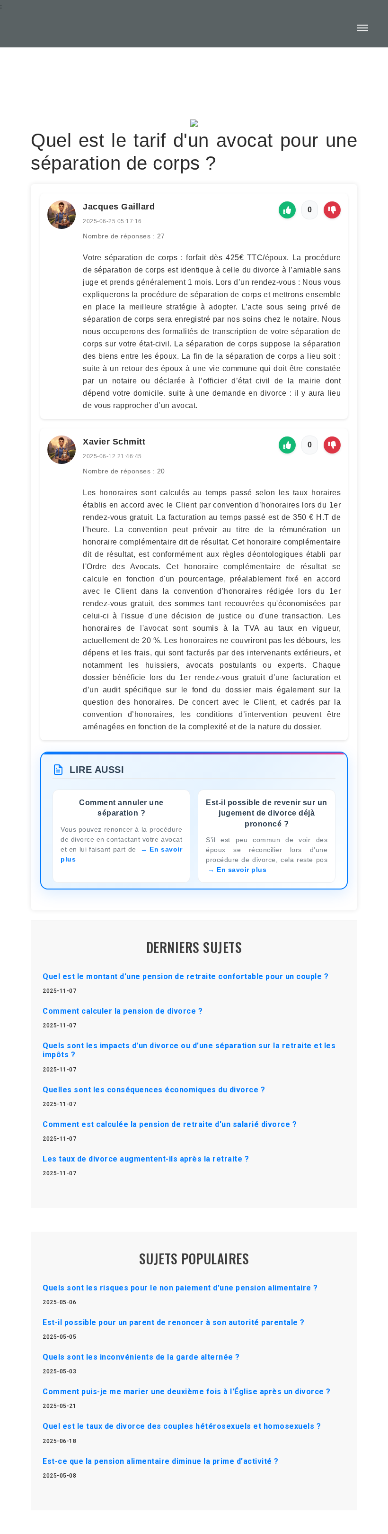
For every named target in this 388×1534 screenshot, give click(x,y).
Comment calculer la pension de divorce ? (123, 1011)
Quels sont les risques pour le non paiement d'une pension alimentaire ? (180, 1287)
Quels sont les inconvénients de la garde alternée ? (141, 1357)
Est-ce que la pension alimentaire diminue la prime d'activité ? (161, 1461)
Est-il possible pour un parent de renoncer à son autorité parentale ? (174, 1322)
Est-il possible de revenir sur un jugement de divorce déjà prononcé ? (266, 813)
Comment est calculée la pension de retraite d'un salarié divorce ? (170, 1124)
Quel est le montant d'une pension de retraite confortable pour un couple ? (185, 976)
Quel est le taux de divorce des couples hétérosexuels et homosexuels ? (182, 1426)
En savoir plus (241, 869)
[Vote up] (287, 209)
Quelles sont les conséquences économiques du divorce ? (154, 1089)
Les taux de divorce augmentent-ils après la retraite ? (146, 1158)
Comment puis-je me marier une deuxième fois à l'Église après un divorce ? (187, 1391)
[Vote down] (332, 209)
